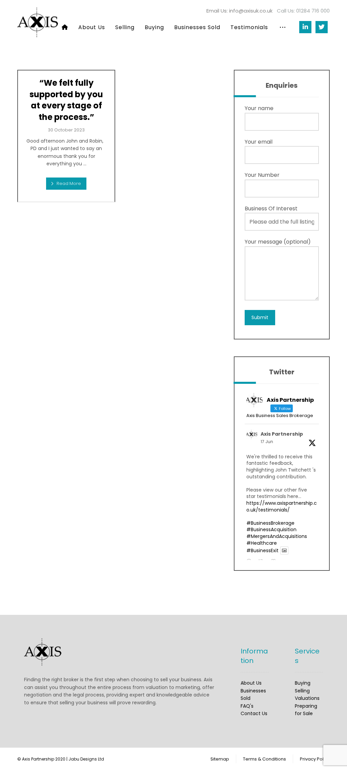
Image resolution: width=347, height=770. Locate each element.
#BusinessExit (262, 550)
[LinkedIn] (305, 27)
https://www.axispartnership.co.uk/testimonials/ (281, 506)
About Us (251, 683)
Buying (302, 683)
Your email (258, 142)
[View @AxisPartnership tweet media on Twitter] (284, 550)
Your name (259, 108)
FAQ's (247, 706)
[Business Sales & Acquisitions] (37, 22)
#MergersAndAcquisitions (276, 536)
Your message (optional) (278, 242)
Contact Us (254, 713)
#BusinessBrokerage (270, 523)
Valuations (307, 698)
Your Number (262, 175)
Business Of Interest (271, 208)
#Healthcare (261, 543)
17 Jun (267, 441)
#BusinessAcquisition (271, 529)
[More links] (282, 27)
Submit (259, 317)
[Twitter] (321, 27)
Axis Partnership (282, 434)
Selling (302, 690)
